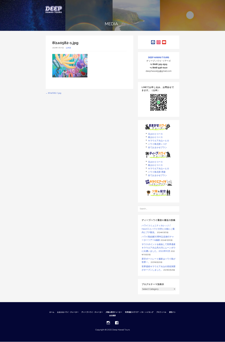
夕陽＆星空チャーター (114, 312)
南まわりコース (155, 137)
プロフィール (161, 312)
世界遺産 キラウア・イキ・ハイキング (139, 312)
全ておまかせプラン (157, 147)
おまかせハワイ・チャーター (68, 312)
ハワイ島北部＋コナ (157, 144)
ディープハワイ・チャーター (92, 312)
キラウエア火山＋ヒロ (158, 140)
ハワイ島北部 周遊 (156, 172)
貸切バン (172, 312)
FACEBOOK (117, 323)
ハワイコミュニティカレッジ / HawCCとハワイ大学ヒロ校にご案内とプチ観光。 (158, 229)
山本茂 (68, 48)
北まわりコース (155, 134)
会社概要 (112, 315)
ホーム (51, 312)
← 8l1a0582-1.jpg (53, 93)
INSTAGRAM (108, 323)
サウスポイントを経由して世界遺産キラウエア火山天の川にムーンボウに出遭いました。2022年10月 (158, 247)
